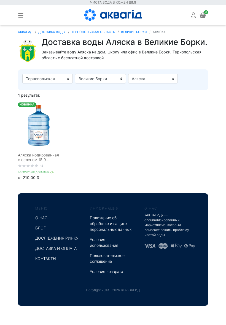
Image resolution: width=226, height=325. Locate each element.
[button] (193, 15)
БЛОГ (40, 228)
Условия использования (104, 242)
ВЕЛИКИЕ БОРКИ (134, 32)
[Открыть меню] (21, 15)
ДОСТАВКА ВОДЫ (51, 32)
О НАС (41, 217)
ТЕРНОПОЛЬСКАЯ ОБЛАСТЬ (93, 32)
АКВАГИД (25, 32)
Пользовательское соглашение (107, 258)
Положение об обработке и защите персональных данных (110, 223)
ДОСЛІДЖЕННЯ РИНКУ (57, 238)
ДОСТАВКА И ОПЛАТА (56, 248)
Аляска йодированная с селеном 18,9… (38, 157)
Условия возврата (106, 271)
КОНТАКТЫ (45, 258)
